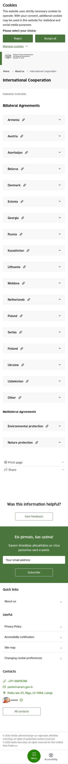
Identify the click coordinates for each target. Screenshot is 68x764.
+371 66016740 (17, 681)
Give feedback (34, 516)
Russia (12, 234)
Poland (12, 316)
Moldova (13, 283)
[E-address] (10, 700)
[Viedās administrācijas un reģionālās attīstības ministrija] (33, 59)
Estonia (13, 201)
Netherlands (16, 299)
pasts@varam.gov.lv (20, 687)
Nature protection (20, 442)
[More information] (21, 700)
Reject (18, 38)
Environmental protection (25, 426)
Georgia (13, 218)
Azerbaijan (15, 152)
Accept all (50, 38)
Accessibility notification (19, 637)
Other (12, 397)
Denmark (14, 185)
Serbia (12, 332)
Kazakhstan (16, 250)
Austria (13, 136)
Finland (13, 348)
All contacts (22, 711)
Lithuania (14, 267)
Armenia (13, 120)
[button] (23, 119)
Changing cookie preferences (23, 658)
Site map (10, 647)
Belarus (13, 169)
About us (10, 601)
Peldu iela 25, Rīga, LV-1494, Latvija (30, 693)
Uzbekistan (15, 381)
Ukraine (13, 365)
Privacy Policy (13, 626)
